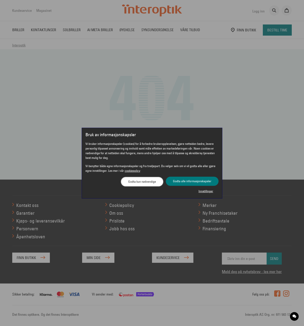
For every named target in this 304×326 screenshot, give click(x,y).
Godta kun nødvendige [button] (142, 182)
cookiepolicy (132, 171)
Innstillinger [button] (206, 191)
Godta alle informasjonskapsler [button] (192, 181)
